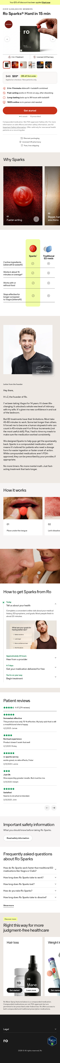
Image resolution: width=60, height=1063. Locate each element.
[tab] (6, 65)
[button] (31, 604)
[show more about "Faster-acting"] (36, 219)
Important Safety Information (14, 127)
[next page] (54, 808)
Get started (30, 110)
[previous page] (47, 808)
